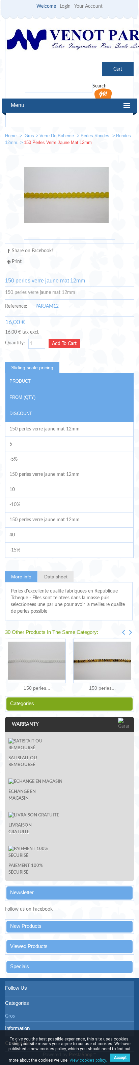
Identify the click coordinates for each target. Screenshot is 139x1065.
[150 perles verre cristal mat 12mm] (36, 661)
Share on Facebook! (32, 251)
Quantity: (15, 343)
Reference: (16, 306)
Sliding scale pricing (32, 367)
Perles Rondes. (96, 135)
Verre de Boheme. (57, 135)
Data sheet (55, 576)
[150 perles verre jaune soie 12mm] (125, 137)
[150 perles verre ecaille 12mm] (102, 661)
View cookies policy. (88, 1060)
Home (11, 135)
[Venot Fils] (69, 40)
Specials (19, 966)
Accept (120, 1057)
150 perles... (37, 688)
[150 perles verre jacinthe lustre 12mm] (105, 137)
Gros (29, 135)
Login (65, 6)
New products (25, 926)
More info (21, 576)
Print (17, 261)
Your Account (88, 6)
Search (99, 86)
